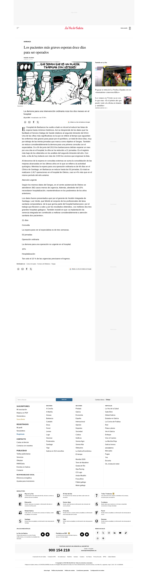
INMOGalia (21, 464)
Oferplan (20, 460)
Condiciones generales (83, 570)
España (78, 418)
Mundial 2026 (80, 459)
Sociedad (79, 431)
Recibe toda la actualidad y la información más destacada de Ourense (116, 521)
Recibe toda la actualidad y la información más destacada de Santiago (39, 521)
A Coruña (49, 408)
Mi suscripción (22, 409)
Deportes (79, 428)
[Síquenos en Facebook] (97, 532)
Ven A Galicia (110, 431)
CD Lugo (79, 472)
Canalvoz (82, 556)
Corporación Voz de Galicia (39, 556)
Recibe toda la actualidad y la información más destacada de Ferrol (116, 512)
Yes (106, 457)
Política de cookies (70, 570)
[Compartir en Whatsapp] (25, 122)
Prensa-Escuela (97, 556)
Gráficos (79, 438)
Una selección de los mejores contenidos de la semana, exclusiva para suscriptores (114, 495)
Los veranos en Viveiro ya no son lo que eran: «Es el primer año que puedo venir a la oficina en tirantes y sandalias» (108, 102)
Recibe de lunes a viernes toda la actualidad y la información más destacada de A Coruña (77, 512)
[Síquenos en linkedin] (114, 532)
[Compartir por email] (29, 122)
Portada (78, 408)
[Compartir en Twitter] (38, 122)
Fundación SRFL (52, 556)
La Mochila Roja (111, 441)
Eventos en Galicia (23, 467)
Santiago (49, 444)
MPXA (104, 556)
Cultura (78, 435)
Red (106, 425)
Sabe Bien (109, 412)
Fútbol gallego (81, 482)
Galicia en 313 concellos (55, 451)
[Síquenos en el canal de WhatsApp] (97, 538)
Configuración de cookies (97, 570)
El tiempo (79, 454)
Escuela (108, 460)
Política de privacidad (57, 570)
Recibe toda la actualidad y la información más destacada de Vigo (77, 521)
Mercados (108, 451)
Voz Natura (89, 556)
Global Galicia (110, 415)
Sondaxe (76, 556)
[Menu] (18, 28)
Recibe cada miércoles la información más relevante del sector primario (76, 504)
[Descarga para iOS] (43, 534)
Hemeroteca (21, 416)
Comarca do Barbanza (43, 264)
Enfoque (108, 435)
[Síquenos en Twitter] (103, 532)
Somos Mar (80, 444)
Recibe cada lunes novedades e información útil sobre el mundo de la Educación (38, 504)
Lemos (48, 431)
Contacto (20, 470)
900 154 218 (59, 550)
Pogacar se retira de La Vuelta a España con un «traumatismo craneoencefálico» (113, 90)
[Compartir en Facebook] (33, 122)
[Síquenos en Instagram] (109, 532)
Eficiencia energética (24, 478)
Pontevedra (50, 441)
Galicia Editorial (111, 556)
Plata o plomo (110, 428)
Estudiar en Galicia (112, 418)
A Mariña (49, 412)
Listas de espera (31, 264)
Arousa (48, 415)
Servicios (20, 457)
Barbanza (49, 418)
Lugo (48, 435)
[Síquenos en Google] (103, 538)
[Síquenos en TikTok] (125, 532)
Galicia (78, 412)
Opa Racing (80, 469)
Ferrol (48, 428)
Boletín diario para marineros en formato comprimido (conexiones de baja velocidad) (114, 504)
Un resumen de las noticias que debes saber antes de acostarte (76, 495)
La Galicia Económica (83, 451)
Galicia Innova (110, 444)
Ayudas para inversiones (25, 481)
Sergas (53, 264)
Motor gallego (80, 485)
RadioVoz (69, 556)
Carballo (49, 422)
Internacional (80, 422)
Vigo (48, 448)
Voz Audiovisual (61, 556)
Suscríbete (21, 419)
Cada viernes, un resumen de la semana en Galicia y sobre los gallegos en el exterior (39, 512)
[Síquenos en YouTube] (120, 532)
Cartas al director (23, 442)
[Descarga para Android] (48, 534)
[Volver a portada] (74, 28)
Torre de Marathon (82, 462)
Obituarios (79, 448)
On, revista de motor (112, 464)
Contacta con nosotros (25, 446)
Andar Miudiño (81, 475)
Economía (79, 415)
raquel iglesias (29, 57)
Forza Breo (80, 479)
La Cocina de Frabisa (113, 422)
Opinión (78, 425)
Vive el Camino (110, 438)
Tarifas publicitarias (23, 454)
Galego (108, 399)
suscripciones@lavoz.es (88, 550)
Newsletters (21, 431)
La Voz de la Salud (112, 408)
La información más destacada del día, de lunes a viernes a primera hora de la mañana (39, 495)
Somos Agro (80, 441)
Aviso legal (47, 570)
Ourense (49, 438)
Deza (48, 425)
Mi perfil (19, 427)
